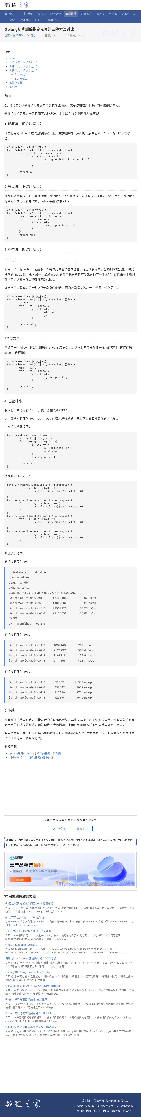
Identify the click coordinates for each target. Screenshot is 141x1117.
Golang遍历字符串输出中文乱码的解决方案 (31, 1027)
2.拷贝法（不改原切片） (24, 66)
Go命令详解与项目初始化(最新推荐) (26, 999)
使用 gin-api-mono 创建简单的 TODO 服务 (31, 958)
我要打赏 (83, 829)
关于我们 (87, 1100)
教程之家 (18, 5)
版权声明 (99, 1100)
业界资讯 (28, 13)
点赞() (60, 829)
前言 (12, 58)
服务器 (101, 13)
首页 (11, 13)
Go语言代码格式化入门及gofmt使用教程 (29, 903)
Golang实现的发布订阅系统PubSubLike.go (31, 1013)
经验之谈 (55, 13)
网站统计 (128, 1110)
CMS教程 (86, 13)
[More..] (133, 13)
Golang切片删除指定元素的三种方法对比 (39, 29)
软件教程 (25, 20)
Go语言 (31, 35)
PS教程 (11, 20)
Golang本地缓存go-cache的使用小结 (27, 972)
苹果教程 (53, 20)
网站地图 (123, 1100)
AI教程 (42, 13)
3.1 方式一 (21, 74)
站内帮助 (111, 1100)
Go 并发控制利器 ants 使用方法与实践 (28, 931)
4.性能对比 (16, 82)
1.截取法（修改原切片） (24, 62)
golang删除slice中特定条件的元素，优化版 (35, 753)
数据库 (113, 13)
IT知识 (39, 20)
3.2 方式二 (21, 78)
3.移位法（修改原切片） (24, 70)
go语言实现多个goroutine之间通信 (26, 917)
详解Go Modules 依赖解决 (21, 944)
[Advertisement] (70, 788)
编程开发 (71, 13)
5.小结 (13, 86)
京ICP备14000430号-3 (86, 1105)
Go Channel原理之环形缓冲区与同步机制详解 (32, 985)
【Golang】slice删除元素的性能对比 (31, 757)
